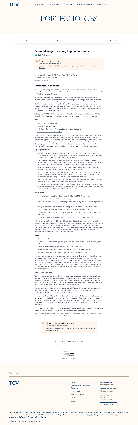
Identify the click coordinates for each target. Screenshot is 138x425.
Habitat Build (52, 123)
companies (38, 41)
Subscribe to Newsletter (79, 394)
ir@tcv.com (103, 397)
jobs (24, 41)
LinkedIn (73, 398)
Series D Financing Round (46, 126)
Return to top (13, 373)
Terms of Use (25, 417)
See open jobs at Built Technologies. (50, 63)
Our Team (68, 5)
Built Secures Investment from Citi (49, 132)
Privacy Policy (75, 391)
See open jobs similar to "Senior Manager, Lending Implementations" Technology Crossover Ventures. (67, 67)
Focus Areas (101, 5)
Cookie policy (73, 358)
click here (90, 415)
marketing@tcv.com (106, 385)
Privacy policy (64, 358)
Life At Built (41, 123)
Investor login (108, 405)
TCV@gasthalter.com (107, 391)
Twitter (73, 401)
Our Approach (38, 5)
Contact (73, 382)
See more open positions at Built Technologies (69, 341)
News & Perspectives (84, 5)
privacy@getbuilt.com (80, 310)
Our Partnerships (54, 5)
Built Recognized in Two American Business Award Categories (59, 129)
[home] (14, 5)
